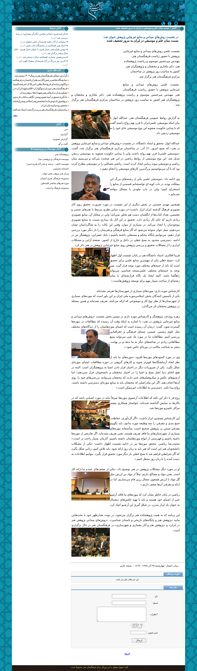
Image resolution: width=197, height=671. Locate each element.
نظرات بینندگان (173, 574)
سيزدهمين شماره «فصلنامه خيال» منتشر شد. (41, 57)
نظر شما (173, 587)
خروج (127, 653)
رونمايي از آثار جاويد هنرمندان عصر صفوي (43, 41)
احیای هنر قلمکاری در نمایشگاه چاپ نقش (43, 45)
